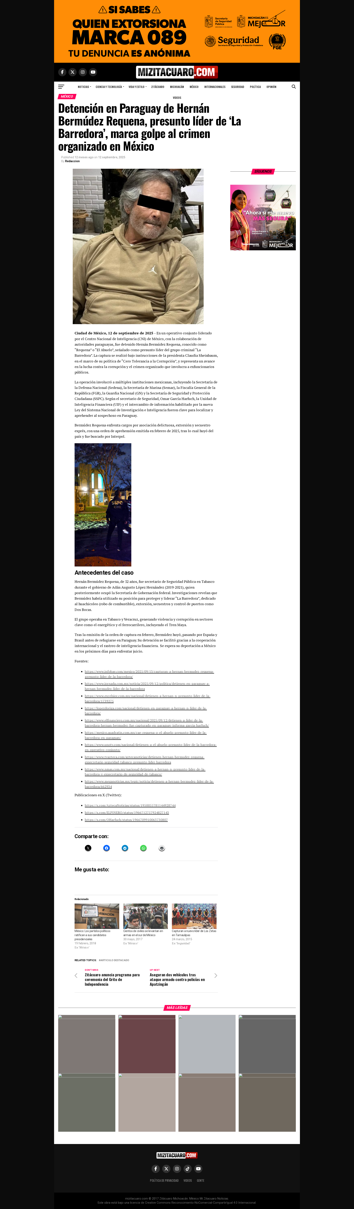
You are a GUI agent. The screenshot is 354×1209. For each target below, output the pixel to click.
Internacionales (214, 86)
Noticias (83, 86)
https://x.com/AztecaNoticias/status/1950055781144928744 (130, 805)
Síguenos (263, 171)
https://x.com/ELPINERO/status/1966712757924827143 (127, 812)
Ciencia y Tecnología (109, 86)
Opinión (271, 86)
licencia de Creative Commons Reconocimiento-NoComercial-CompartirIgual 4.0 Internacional (193, 1202)
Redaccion (72, 161)
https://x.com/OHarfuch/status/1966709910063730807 (126, 819)
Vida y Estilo (136, 86)
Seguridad (237, 86)
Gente (200, 1180)
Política (255, 86)
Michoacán (177, 86)
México (194, 86)
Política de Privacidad (164, 1180)
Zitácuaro (157, 86)
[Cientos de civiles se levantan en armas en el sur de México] (145, 916)
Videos (177, 97)
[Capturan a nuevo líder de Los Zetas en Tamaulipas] (194, 916)
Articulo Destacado (114, 960)
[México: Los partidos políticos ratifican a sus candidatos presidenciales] (97, 916)
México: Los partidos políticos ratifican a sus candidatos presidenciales (92, 935)
